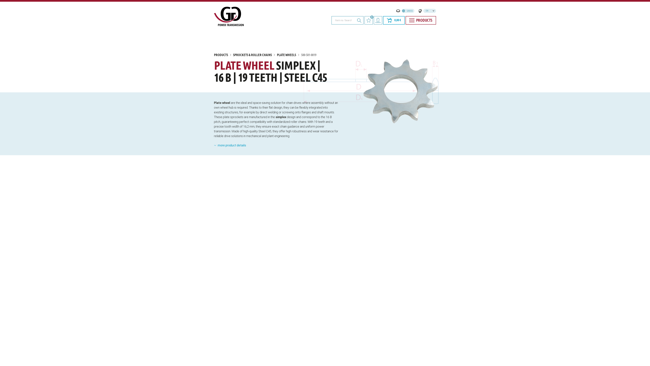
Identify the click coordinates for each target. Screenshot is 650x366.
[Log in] (378, 20)
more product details (232, 145)
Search (359, 20)
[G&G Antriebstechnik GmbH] (229, 16)
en (427, 10)
